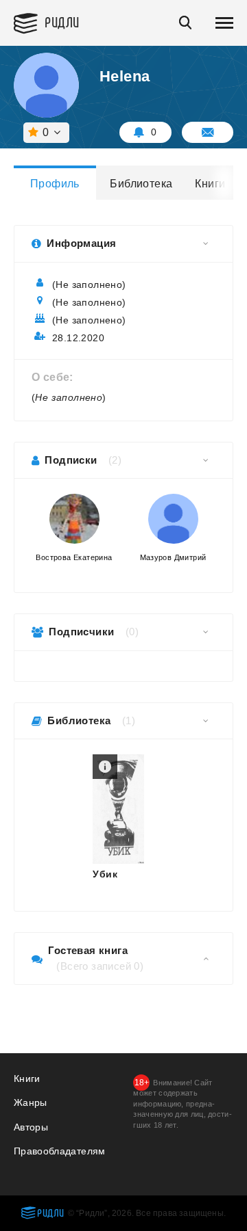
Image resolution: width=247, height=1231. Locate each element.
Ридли (62, 21)
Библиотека (140, 183)
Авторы (31, 1127)
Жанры (30, 1102)
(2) (114, 460)
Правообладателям (60, 1151)
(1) (128, 720)
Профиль (55, 183)
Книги (210, 183)
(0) (132, 631)
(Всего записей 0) (99, 966)
